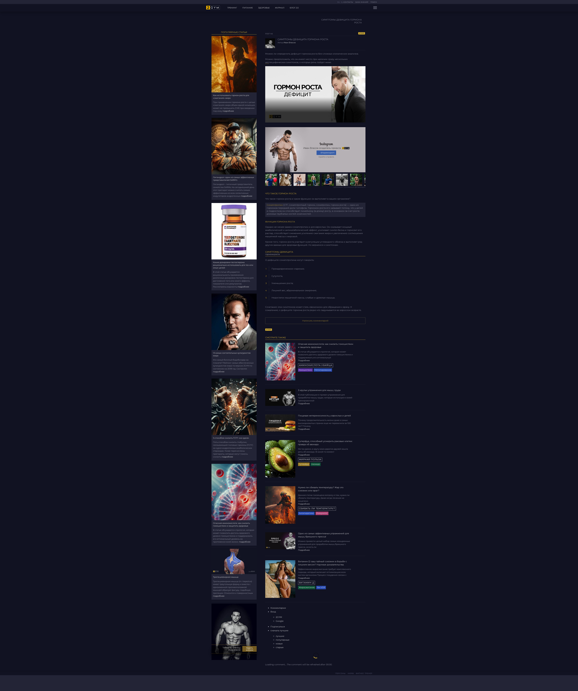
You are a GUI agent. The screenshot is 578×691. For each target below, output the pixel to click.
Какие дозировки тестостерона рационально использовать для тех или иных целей (233, 265)
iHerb (351, 673)
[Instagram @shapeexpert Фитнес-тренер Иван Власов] (213, 682)
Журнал (279, 7)
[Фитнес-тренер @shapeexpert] (315, 179)
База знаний (361, 2)
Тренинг (232, 7)
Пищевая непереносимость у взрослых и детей (324, 415)
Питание (247, 7)
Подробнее (304, 360)
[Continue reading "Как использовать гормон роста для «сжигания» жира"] (234, 64)
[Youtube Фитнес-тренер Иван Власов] (217, 682)
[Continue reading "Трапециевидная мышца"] (234, 561)
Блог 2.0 (294, 7)
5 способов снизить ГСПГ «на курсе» (231, 438)
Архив (361, 33)
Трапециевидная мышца (225, 577)
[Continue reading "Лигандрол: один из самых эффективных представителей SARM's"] (234, 146)
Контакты (348, 2)
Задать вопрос (249, 649)
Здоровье (264, 7)
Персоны (340, 673)
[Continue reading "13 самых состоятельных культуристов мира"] (234, 321)
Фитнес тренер (364, 673)
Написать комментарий (315, 320)
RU (338, 2)
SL (342, 2)
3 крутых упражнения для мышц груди (319, 390)
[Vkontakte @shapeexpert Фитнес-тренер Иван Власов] (208, 682)
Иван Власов (290, 42)
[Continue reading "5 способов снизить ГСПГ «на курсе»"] (234, 406)
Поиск (373, 2)
